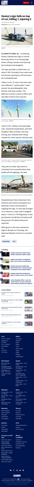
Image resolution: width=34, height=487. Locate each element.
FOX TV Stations (5, 344)
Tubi (2, 348)
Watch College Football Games (5, 442)
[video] (28, 294)
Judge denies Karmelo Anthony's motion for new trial (11, 308)
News (18, 336)
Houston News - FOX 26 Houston (21, 381)
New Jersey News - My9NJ (6, 374)
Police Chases (19, 348)
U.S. (14, 241)
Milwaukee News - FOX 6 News (6, 403)
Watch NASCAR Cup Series (6, 448)
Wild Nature (4, 431)
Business (18, 412)
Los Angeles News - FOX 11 (21, 396)
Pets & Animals (20, 429)
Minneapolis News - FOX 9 (6, 399)
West (17, 390)
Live (2, 336)
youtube (10, 470)
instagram (17, 470)
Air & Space (4, 425)
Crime (17, 346)
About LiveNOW (19, 436)
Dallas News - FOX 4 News (21, 377)
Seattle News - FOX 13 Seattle (21, 403)
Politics (17, 344)
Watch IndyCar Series (7, 451)
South (18, 361)
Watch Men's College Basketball (7, 453)
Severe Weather (5, 412)
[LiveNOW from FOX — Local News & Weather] (4, 3)
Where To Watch (5, 339)
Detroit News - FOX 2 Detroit (7, 396)
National (18, 341)
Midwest (4, 390)
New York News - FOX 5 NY (6, 363)
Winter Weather (5, 410)
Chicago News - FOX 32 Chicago (6, 392)
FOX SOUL (4, 350)
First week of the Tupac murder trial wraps (10, 293)
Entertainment (19, 356)
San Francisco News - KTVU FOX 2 (21, 399)
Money (18, 408)
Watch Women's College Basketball (6, 456)
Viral (17, 423)
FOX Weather (4, 346)
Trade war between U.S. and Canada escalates (11, 322)
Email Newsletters (20, 446)
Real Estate (19, 418)
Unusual (18, 427)
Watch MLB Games (6, 445)
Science (4, 423)
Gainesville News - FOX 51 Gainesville (21, 374)
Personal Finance (20, 414)
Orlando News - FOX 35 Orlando (21, 367)
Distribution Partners (21, 442)
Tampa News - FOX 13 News (21, 370)
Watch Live (26, 2)
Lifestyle (18, 354)
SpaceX (3, 427)
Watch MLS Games (6, 461)
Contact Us (19, 440)
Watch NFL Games (6, 440)
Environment (4, 416)
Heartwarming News (21, 425)
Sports (17, 350)
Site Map (18, 448)
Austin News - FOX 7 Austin (21, 384)
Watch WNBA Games (7, 459)
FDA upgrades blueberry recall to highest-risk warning (12, 300)
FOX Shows (4, 352)
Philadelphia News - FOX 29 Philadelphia (6, 367)
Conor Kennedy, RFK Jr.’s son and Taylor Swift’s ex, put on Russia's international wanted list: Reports (21, 281)
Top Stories (19, 339)
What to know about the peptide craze (11, 314)
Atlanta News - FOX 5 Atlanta (21, 363)
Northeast (5, 361)
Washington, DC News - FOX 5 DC (6, 370)
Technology (4, 429)
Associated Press (5, 22)
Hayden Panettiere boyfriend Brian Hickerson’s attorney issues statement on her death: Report (21, 267)
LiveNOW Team (20, 444)
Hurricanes (4, 414)
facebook (14, 470)
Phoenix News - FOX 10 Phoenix (21, 392)
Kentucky (12, 22)
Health (17, 352)
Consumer (18, 416)
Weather (4, 408)
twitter (20, 470)
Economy (18, 410)
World (17, 342)
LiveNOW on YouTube (4, 341)
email (23, 470)
